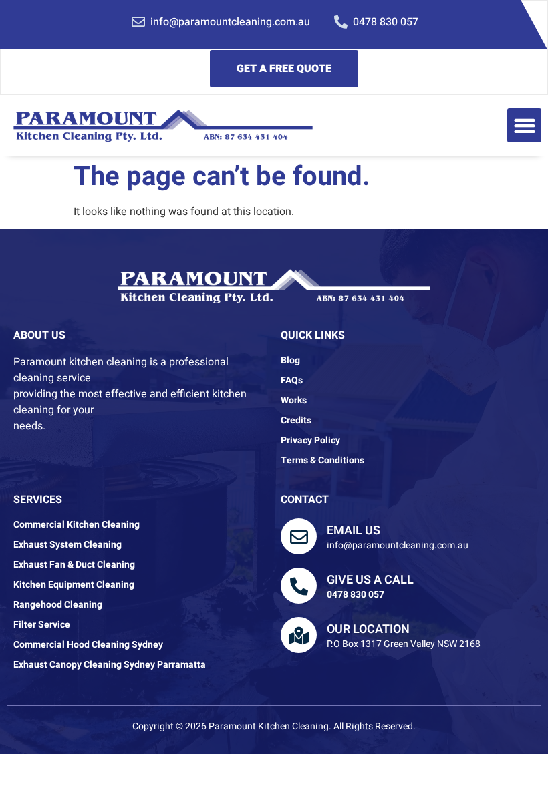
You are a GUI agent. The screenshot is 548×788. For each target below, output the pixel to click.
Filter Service (41, 625)
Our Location (368, 629)
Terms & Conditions (322, 460)
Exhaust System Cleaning (67, 545)
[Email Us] (299, 536)
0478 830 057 (355, 595)
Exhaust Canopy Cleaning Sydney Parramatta (109, 665)
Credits (296, 420)
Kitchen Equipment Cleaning (73, 585)
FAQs (292, 380)
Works (294, 400)
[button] (524, 125)
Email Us (353, 531)
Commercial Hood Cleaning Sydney (88, 645)
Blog (290, 360)
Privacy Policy (310, 440)
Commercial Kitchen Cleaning (76, 525)
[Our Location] (299, 635)
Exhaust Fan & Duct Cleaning (74, 565)
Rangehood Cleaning (57, 605)
